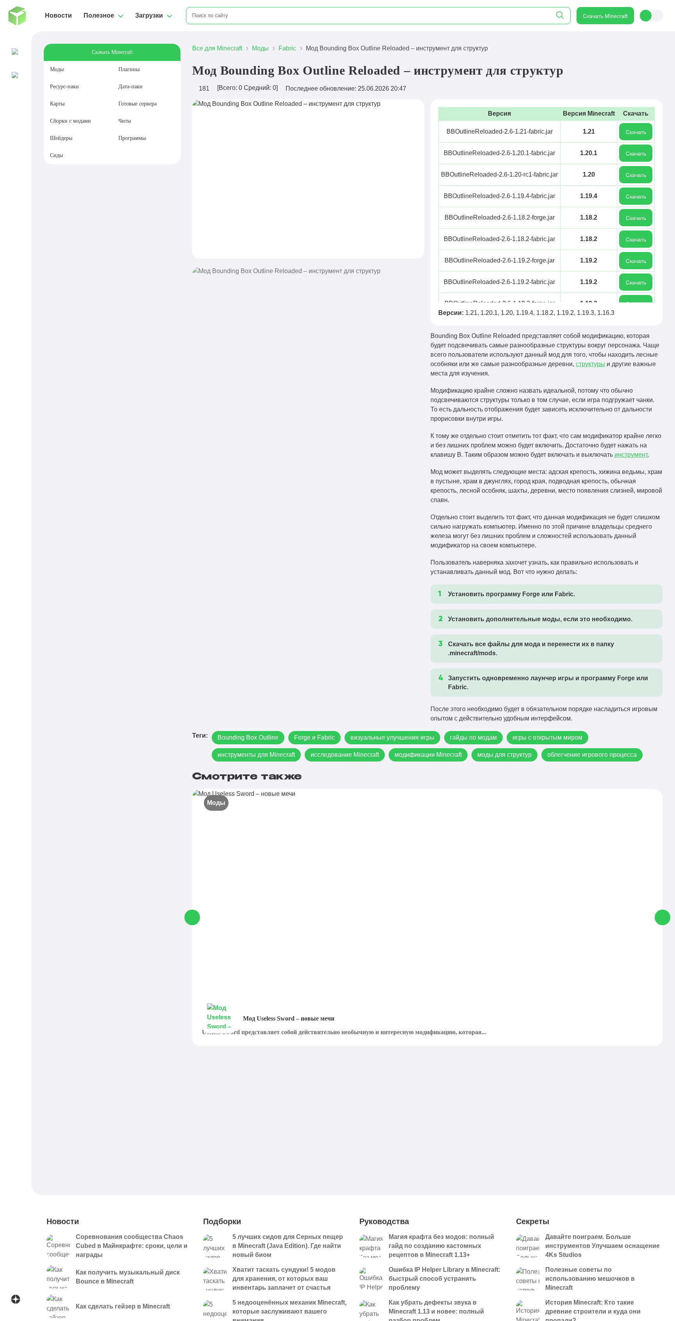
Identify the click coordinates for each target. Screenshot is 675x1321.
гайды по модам (473, 737)
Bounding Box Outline (248, 737)
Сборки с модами (70, 121)
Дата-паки (130, 86)
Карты (57, 104)
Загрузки (149, 15)
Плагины (128, 69)
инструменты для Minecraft (256, 754)
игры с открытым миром (547, 737)
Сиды (56, 155)
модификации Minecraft (428, 754)
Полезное (99, 15)
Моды (57, 69)
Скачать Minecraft (605, 16)
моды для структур (504, 754)
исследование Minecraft (345, 754)
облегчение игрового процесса (592, 754)
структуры (590, 364)
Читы (124, 121)
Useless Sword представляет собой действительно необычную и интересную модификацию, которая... (344, 1032)
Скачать (636, 132)
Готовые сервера (137, 104)
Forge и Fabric (314, 737)
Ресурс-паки (64, 86)
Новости (58, 15)
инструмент (630, 454)
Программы (132, 138)
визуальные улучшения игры (392, 737)
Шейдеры (61, 138)
